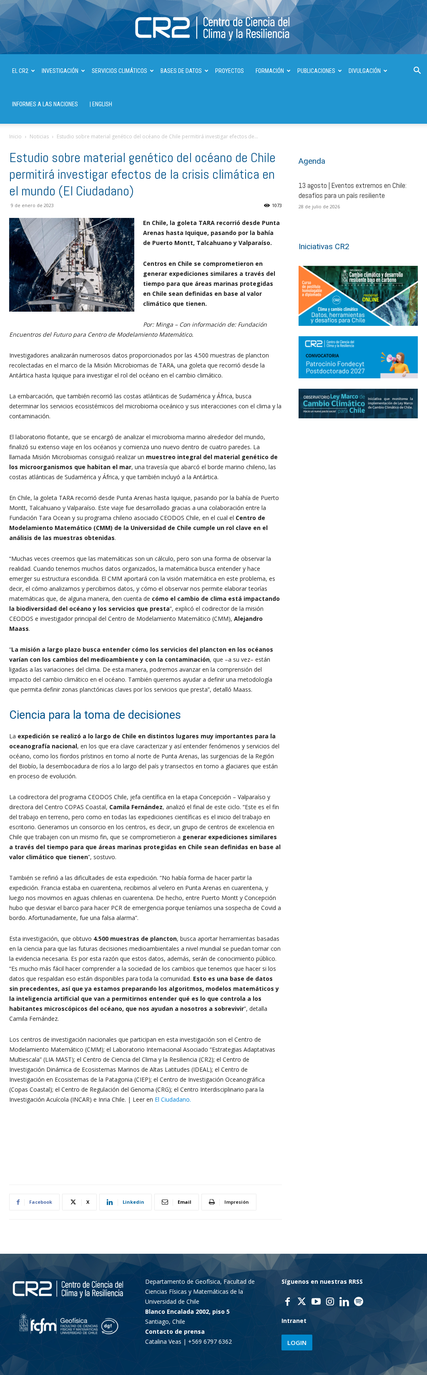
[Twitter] (302, 1302)
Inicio (15, 136)
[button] (417, 71)
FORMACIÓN (270, 71)
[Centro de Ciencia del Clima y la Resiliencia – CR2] (213, 28)
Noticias (39, 136)
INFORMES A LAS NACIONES (45, 104)
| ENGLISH (101, 104)
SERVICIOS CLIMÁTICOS (119, 71)
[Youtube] (316, 1302)
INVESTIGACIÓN (60, 71)
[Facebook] (287, 1302)
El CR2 (20, 71)
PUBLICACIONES (316, 71)
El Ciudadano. (173, 1099)
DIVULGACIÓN (365, 71)
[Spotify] (358, 1302)
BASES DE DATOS (181, 71)
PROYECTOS (229, 71)
